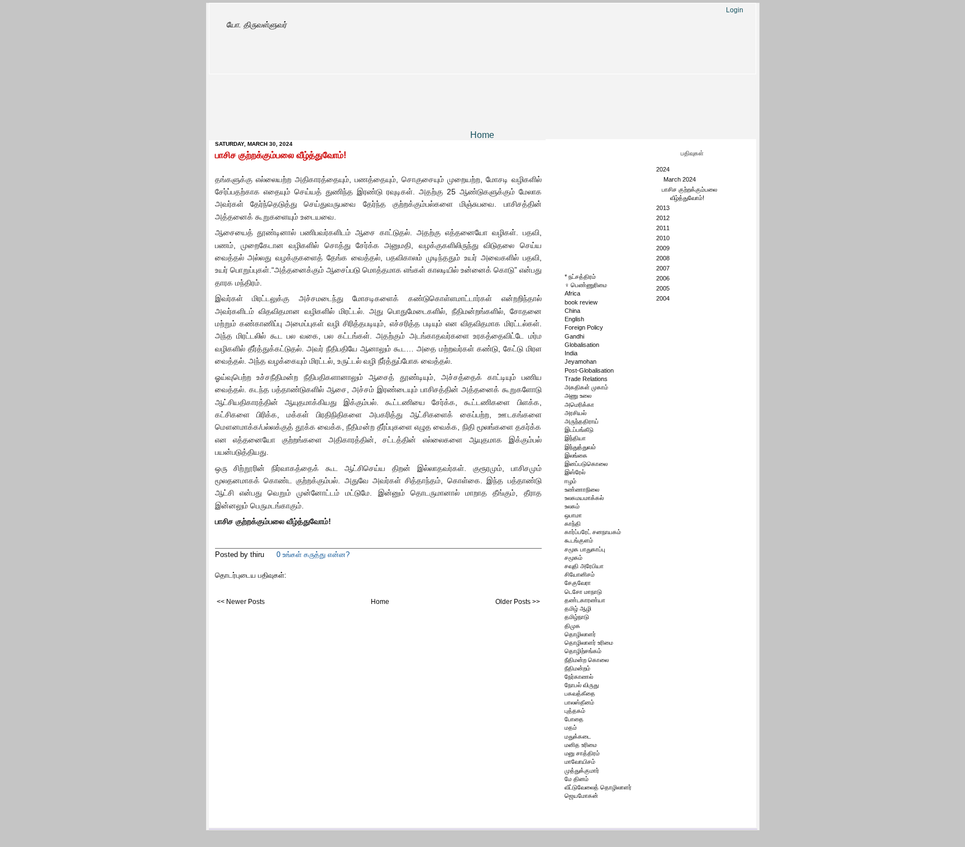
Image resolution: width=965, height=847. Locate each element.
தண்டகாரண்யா (585, 600)
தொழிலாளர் (580, 634)
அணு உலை (578, 395)
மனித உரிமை (581, 744)
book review (581, 302)
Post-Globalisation (589, 370)
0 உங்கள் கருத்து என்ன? (313, 554)
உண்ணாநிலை (582, 489)
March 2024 (680, 179)
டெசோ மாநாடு (583, 591)
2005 (663, 288)
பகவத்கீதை (580, 693)
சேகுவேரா (578, 582)
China (572, 310)
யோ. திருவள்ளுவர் (256, 24)
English (574, 319)
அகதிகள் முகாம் (586, 387)
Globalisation (582, 344)
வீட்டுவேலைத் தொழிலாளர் (598, 787)
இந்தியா (575, 438)
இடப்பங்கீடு (579, 429)
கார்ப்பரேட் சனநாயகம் (593, 532)
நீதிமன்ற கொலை (587, 659)
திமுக (572, 625)
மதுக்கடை (578, 736)
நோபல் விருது (582, 685)
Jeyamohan (580, 361)
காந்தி (573, 523)
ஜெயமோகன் (581, 795)
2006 (663, 278)
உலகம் (572, 506)
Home (482, 135)
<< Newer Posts (241, 602)
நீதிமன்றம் (577, 668)
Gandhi (574, 336)
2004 (663, 298)
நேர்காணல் (579, 676)
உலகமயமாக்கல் (584, 497)
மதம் (571, 727)
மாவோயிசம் (580, 761)
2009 (663, 248)
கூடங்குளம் (579, 540)
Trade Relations (586, 378)
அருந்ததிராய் (582, 421)
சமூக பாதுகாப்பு (585, 549)
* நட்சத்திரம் (580, 276)
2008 (663, 258)
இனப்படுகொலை (586, 463)
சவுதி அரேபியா (584, 566)
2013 (663, 207)
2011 (663, 228)
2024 (663, 169)
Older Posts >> (517, 602)
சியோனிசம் (580, 574)
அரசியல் (575, 413)
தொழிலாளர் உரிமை (589, 642)
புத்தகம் (575, 710)
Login (734, 10)
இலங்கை (576, 455)
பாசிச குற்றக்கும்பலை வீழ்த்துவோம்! (280, 155)
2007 (663, 268)
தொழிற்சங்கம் (583, 651)
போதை (574, 719)
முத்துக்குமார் (582, 770)
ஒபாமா (573, 515)
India (571, 353)
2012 (663, 218)
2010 (663, 238)
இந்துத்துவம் (580, 447)
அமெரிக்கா (579, 404)
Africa (572, 293)
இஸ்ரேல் (575, 472)
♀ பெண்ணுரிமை (586, 285)
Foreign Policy (584, 327)
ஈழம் (570, 481)
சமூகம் (573, 557)
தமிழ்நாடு (577, 616)
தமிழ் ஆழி (578, 608)
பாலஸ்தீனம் (579, 702)
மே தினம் (577, 778)
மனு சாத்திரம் (582, 753)
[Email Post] (353, 554)
